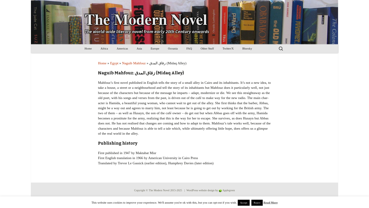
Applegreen (228, 190)
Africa (104, 48)
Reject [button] (257, 202)
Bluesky (247, 48)
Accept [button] (243, 202)
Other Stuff (207, 48)
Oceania (173, 48)
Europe (155, 48)
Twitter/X (228, 48)
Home (88, 48)
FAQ (189, 48)
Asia (139, 48)
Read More (270, 202)
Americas (122, 48)
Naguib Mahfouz (134, 63)
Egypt (114, 63)
